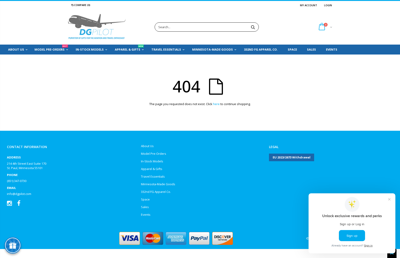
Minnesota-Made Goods (158, 184)
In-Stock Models (152, 161)
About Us (147, 146)
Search (253, 27)
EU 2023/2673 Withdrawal (291, 157)
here (216, 104)
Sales (145, 207)
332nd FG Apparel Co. (156, 192)
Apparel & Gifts (151, 169)
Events (145, 214)
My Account (308, 5)
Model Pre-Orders (153, 154)
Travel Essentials (153, 176)
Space (145, 199)
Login (328, 5)
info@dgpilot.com (19, 194)
